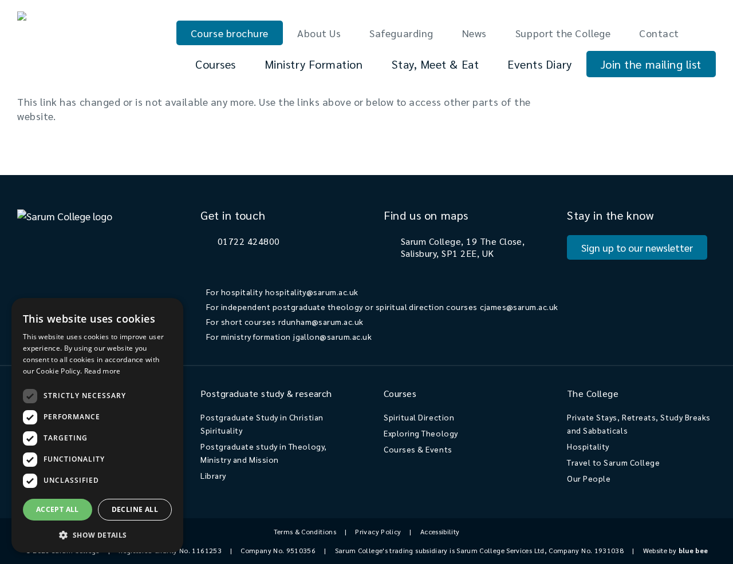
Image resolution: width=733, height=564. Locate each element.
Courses (215, 64)
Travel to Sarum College (613, 462)
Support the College (562, 32)
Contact (659, 32)
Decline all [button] (135, 509)
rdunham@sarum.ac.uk (321, 321)
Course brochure (230, 32)
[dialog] (97, 425)
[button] (97, 534)
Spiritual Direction (419, 417)
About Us (319, 32)
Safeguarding (401, 32)
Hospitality (588, 446)
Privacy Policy (378, 531)
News (474, 32)
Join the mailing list (651, 64)
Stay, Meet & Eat (435, 64)
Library (213, 475)
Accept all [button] (57, 509)
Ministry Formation (314, 64)
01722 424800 (249, 241)
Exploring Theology (421, 433)
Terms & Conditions (305, 531)
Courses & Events (418, 449)
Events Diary (539, 64)
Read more (102, 371)
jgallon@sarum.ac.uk (332, 336)
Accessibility (440, 531)
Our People (588, 478)
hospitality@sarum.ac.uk (311, 292)
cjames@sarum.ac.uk (519, 306)
